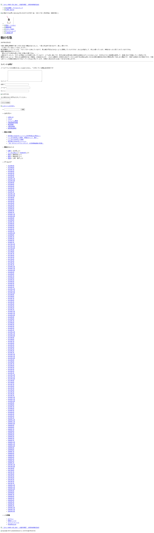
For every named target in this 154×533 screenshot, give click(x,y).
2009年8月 (11, 427)
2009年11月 (11, 421)
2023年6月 (11, 171)
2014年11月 (11, 313)
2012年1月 (11, 373)
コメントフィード (13, 522)
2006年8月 (11, 492)
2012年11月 (11, 356)
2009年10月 (11, 423)
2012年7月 (11, 364)
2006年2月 (11, 504)
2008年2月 (11, 461)
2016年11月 (11, 268)
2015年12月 (11, 289)
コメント (4, 81)
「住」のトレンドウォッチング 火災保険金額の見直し (25, 143)
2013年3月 (11, 349)
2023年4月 (11, 175)
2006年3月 (11, 502)
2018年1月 (11, 242)
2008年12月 (11, 442)
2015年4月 (11, 304)
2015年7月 (11, 298)
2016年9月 (11, 272)
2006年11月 (11, 487)
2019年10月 (11, 216)
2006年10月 (11, 489)
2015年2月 (11, 307)
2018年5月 (11, 238)
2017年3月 (11, 261)
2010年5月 (11, 410)
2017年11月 (11, 246)
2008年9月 (11, 448)
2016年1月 (11, 287)
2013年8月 (11, 339)
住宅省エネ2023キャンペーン (17, 141)
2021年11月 (11, 194)
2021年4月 (11, 203)
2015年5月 (11, 302)
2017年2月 (11, 263)
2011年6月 (11, 386)
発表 (9, 154)
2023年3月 (11, 177)
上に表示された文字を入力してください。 (14, 97)
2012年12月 (11, 354)
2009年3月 (11, 436)
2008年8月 (11, 449)
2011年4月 (11, 390)
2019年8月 (11, 220)
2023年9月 (11, 166)
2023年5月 (11, 173)
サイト (3, 91)
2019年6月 (11, 223)
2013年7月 (11, 341)
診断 (9, 151)
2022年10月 (11, 180)
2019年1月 (11, 231)
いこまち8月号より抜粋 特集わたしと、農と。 (23, 137)
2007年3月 (11, 479)
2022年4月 (11, 186)
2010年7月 (11, 406)
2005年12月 (11, 507)
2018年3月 (11, 240)
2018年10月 (11, 233)
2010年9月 (11, 403)
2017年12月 (11, 244)
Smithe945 (23, 152)
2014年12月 (11, 311)
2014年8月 (11, 319)
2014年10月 (11, 315)
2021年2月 (11, 205)
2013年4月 (11, 347)
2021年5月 (11, 201)
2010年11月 (11, 399)
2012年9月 (11, 360)
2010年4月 (11, 412)
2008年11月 (11, 444)
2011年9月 (11, 380)
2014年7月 (11, 321)
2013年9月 (11, 337)
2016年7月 (11, 276)
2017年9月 (11, 250)
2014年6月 (11, 322)
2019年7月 (11, 222)
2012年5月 (11, 367)
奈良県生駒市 (12, 128)
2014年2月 (11, 328)
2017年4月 (11, 259)
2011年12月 (11, 375)
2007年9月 (11, 468)
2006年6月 (11, 496)
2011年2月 (11, 393)
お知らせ (11, 117)
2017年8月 (11, 251)
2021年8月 (11, 199)
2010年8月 (11, 405)
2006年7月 (11, 494)
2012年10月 (11, 358)
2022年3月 (11, 188)
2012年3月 (11, 369)
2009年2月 (11, 438)
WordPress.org (12, 524)
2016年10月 (11, 270)
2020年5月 (11, 207)
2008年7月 (11, 451)
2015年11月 (11, 291)
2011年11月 (11, 377)
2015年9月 (11, 294)
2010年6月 (11, 408)
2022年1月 (11, 192)
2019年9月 (11, 218)
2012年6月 (11, 365)
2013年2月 (11, 350)
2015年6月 (11, 300)
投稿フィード (12, 521)
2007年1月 (11, 483)
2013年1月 (11, 352)
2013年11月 (11, 334)
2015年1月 (11, 309)
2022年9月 (11, 182)
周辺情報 (11, 124)
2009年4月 (11, 435)
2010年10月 (11, 401)
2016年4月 (11, 281)
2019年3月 (11, 227)
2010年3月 (11, 414)
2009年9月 (11, 425)
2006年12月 (11, 485)
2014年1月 (11, 330)
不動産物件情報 (13, 122)
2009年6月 (11, 431)
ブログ (10, 119)
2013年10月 (11, 336)
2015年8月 (11, 296)
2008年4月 (11, 457)
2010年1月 (11, 418)
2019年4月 (11, 225)
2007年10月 (11, 466)
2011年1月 (11, 395)
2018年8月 (11, 235)
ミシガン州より (13, 152)
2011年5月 (11, 388)
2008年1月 (11, 463)
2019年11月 (11, 214)
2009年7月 (11, 429)
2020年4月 (11, 208)
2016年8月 (11, 274)
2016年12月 (11, 266)
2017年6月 (11, 255)
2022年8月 (11, 184)
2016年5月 (11, 279)
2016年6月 (11, 278)
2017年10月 (11, 248)
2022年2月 (11, 190)
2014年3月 (11, 326)
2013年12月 (11, 332)
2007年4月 (11, 477)
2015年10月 (11, 293)
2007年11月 (11, 464)
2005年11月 (11, 509)
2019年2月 (11, 229)
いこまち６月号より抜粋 (16, 139)
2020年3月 (11, 210)
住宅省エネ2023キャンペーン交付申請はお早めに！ (24, 136)
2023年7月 (11, 169)
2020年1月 (11, 212)
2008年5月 (11, 455)
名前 (3, 84)
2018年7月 (11, 237)
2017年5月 (11, 257)
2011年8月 (11, 382)
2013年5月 (11, 345)
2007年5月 (11, 476)
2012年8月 (11, 362)
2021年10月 (11, 195)
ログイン (11, 519)
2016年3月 (11, 283)
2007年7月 (11, 472)
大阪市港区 (11, 126)
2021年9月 (11, 197)
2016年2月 (11, 285)
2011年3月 (11, 392)
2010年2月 (11, 416)
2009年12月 (11, 420)
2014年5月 (11, 324)
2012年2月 (11, 371)
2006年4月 (11, 500)
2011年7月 (11, 384)
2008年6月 (11, 453)
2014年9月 (11, 317)
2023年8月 (11, 167)
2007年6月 (11, 474)
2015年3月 (11, 306)
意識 (9, 158)
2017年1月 (11, 265)
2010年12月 (11, 397)
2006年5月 (11, 498)
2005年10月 (11, 511)
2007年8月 (11, 470)
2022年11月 (11, 179)
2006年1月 (11, 505)
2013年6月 (11, 343)
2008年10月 (11, 446)
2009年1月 (11, 440)
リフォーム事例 (13, 121)
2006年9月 (11, 491)
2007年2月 (11, 481)
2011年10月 (11, 378)
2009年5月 (11, 433)
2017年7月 (11, 253)
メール (3, 87)
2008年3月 (11, 459)
